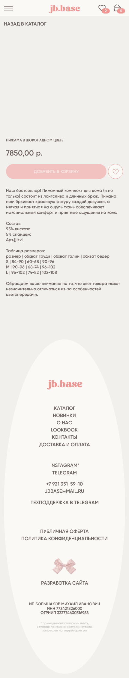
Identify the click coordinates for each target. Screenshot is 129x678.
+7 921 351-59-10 (64, 484)
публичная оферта (64, 531)
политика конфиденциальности (64, 538)
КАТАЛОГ (64, 408)
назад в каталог (25, 24)
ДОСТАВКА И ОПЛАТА (64, 444)
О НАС (64, 422)
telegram (64, 473)
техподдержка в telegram (65, 502)
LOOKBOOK (64, 430)
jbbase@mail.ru (64, 491)
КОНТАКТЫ (64, 437)
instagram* (64, 465)
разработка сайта (64, 583)
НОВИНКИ (64, 415)
